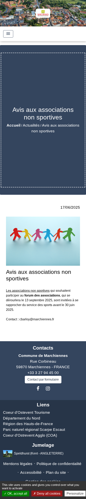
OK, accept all (17, 493)
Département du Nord (21, 418)
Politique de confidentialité (59, 464)
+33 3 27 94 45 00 (43, 373)
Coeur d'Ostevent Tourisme (26, 412)
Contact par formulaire (43, 379)
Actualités (31, 125)
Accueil (13, 125)
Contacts (43, 348)
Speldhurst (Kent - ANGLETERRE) (38, 453)
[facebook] (38, 388)
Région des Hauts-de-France (28, 424)
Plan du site (56, 472)
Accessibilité (31, 472)
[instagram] (48, 388)
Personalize (75, 493)
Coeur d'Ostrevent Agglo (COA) (30, 435)
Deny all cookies (48, 493)
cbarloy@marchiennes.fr (36, 319)
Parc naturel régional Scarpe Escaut (34, 429)
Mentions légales (17, 464)
